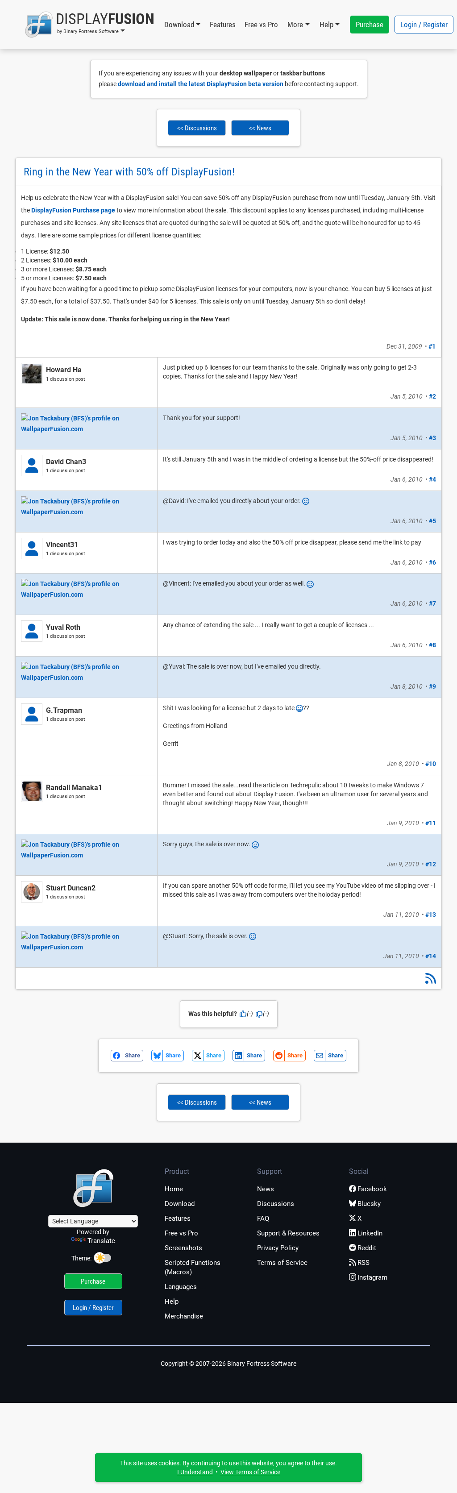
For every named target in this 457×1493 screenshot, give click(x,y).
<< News (260, 128)
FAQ (263, 1218)
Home (174, 1189)
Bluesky (369, 1204)
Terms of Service (282, 1263)
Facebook (372, 1189)
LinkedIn (369, 1233)
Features (223, 24)
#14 (430, 956)
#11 (430, 823)
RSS (363, 1263)
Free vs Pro (261, 24)
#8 (432, 645)
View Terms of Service (250, 1472)
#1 (432, 346)
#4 (432, 479)
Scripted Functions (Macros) (192, 1267)
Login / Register (424, 24)
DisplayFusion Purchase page (73, 210)
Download (180, 1204)
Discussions (275, 1204)
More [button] (295, 24)
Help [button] (326, 24)
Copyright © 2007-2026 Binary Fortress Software (228, 1363)
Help (172, 1302)
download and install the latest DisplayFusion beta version (200, 83)
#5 (432, 520)
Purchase (369, 24)
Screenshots (183, 1248)
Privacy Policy (278, 1248)
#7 (432, 603)
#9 (432, 686)
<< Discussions (197, 128)
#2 (432, 396)
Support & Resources (288, 1233)
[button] (89, 24)
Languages (181, 1287)
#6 (432, 562)
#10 (430, 763)
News (265, 1189)
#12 (430, 864)
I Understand (195, 1472)
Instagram (372, 1277)
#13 (430, 914)
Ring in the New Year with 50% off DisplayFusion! (129, 172)
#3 (432, 437)
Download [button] (179, 24)
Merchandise (184, 1316)
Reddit (366, 1248)
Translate (101, 1241)
